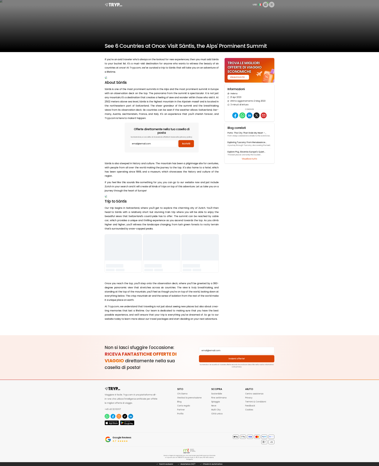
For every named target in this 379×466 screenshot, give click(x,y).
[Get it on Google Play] (127, 422)
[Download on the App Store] (112, 422)
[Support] (265, 4)
